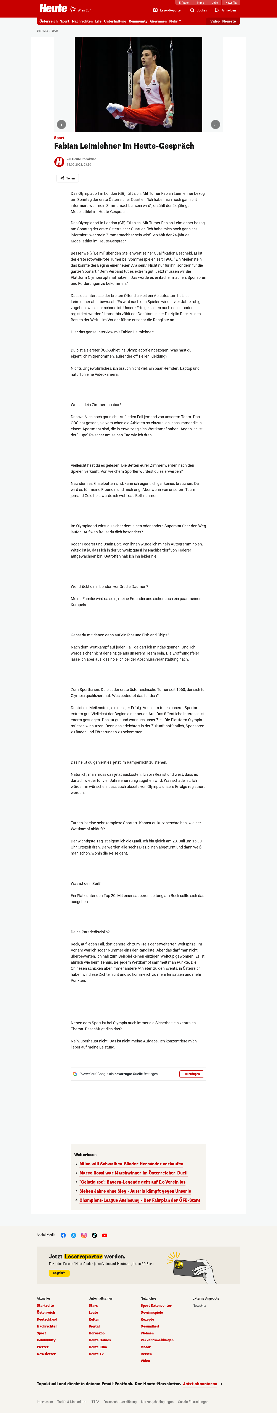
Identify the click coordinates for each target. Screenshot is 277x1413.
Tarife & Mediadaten (72, 1402)
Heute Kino (98, 1347)
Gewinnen (158, 21)
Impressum (45, 1402)
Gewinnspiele (152, 1312)
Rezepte (147, 1319)
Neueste (229, 21)
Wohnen (147, 1333)
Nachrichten (47, 1326)
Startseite (42, 30)
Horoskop (97, 1333)
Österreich (48, 21)
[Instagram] (84, 1235)
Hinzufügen (192, 1074)
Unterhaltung (115, 21)
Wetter (43, 1347)
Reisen (146, 1354)
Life (98, 21)
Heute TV (96, 1354)
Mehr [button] (173, 21)
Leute (93, 1312)
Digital (94, 1326)
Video (215, 21)
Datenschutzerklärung (120, 1402)
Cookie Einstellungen (193, 1402)
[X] (73, 1235)
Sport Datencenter (156, 1305)
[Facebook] (63, 1235)
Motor (146, 1347)
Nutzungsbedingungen (157, 1402)
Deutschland (47, 1319)
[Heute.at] (53, 8)
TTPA (95, 1402)
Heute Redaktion (84, 159)
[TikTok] (94, 1235)
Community (138, 21)
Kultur (94, 1319)
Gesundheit (150, 1326)
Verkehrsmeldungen (157, 1340)
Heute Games (100, 1340)
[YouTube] (104, 1235)
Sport (64, 21)
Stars (93, 1305)
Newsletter (46, 1354)
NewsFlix (199, 1305)
